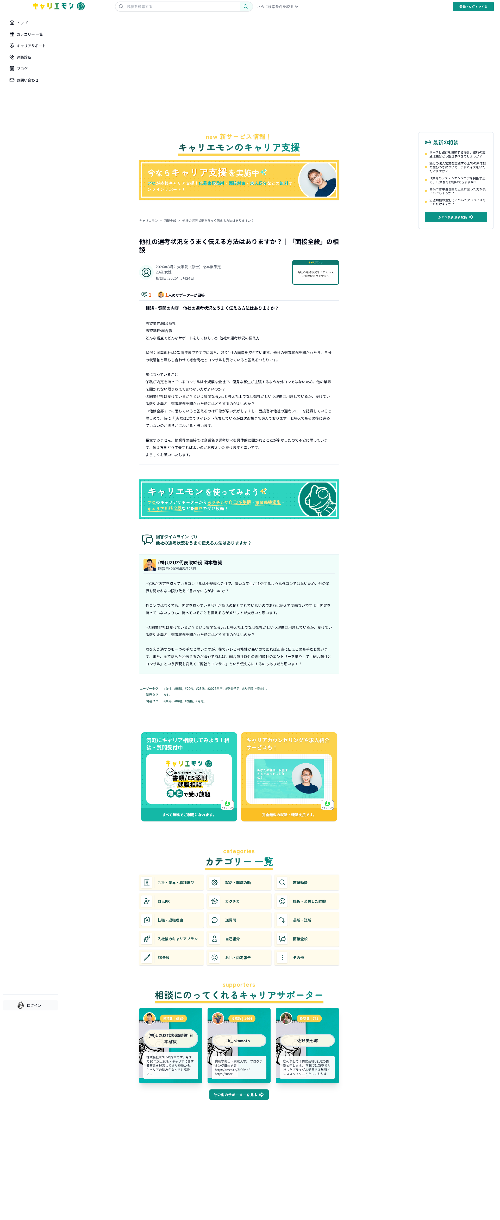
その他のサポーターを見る (235, 1094)
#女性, (168, 688)
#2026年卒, (215, 688)
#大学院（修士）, (254, 688)
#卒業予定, (233, 688)
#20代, (190, 688)
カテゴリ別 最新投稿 (452, 217)
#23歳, (201, 688)
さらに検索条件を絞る (275, 6)
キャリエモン (148, 220)
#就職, (179, 688)
